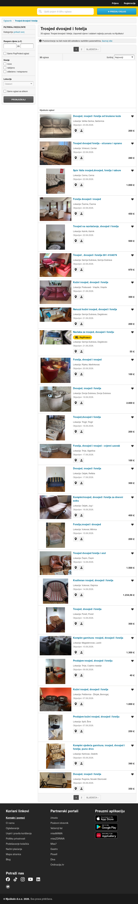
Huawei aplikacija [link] (106, 835)
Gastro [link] (54, 849)
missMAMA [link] (56, 833)
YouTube (30, 879)
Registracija (129, 3)
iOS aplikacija (106, 818)
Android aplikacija (106, 827)
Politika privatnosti (15, 838)
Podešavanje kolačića (17, 843)
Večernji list (56, 828)
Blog (8, 859)
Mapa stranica (13, 854)
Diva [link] (52, 859)
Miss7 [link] (53, 843)
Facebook (8, 879)
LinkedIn (38, 879)
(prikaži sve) (19, 31)
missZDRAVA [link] (57, 838)
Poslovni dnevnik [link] (59, 823)
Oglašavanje (12, 828)
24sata (54, 817)
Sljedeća (92, 49)
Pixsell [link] (53, 854)
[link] (75, 130)
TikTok (15, 879)
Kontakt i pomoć (15, 817)
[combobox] (65, 11)
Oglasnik (8, 20)
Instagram (23, 879)
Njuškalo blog (8, 887)
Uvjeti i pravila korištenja (19, 833)
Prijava (115, 3)
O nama (10, 823)
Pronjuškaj (18, 99)
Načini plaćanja (14, 849)
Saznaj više (107, 40)
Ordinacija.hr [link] (57, 864)
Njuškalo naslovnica (18, 11)
